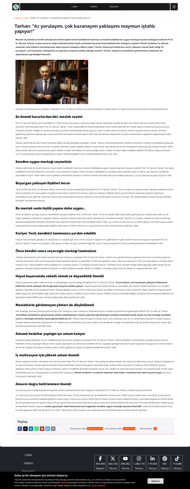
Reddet (64, 482)
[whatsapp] (36, 428)
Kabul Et (155, 481)
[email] (53, 428)
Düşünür (114, 6)
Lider (75, 6)
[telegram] (47, 428)
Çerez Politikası (98, 485)
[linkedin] (31, 428)
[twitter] (25, 428)
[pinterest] (42, 428)
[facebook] (20, 428)
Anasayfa (18, 18)
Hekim (93, 6)
